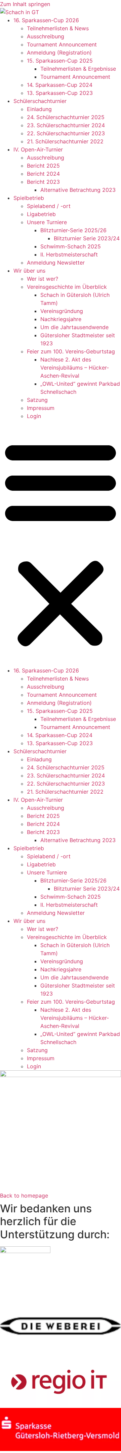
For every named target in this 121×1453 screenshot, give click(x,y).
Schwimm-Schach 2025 (70, 246)
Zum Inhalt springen (25, 4)
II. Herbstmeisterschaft (69, 254)
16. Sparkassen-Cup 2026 (46, 20)
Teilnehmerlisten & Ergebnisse (78, 68)
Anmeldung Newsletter (56, 262)
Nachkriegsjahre (60, 319)
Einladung (39, 109)
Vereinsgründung (61, 311)
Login (34, 416)
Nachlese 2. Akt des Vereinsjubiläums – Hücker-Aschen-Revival (74, 367)
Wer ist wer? (42, 278)
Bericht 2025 (43, 165)
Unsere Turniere (47, 222)
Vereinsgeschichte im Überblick (67, 286)
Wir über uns (29, 270)
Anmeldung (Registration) (59, 52)
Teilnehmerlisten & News (58, 28)
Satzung (37, 399)
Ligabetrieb (41, 214)
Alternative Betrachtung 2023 (78, 189)
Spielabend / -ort (49, 206)
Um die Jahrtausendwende (74, 327)
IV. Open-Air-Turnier (38, 149)
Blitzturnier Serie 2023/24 (87, 238)
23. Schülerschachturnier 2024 (66, 125)
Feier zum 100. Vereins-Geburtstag (71, 351)
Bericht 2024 (43, 173)
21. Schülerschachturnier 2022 (65, 141)
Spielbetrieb (28, 198)
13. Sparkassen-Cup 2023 (60, 93)
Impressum (40, 408)
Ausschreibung (45, 36)
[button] (60, 543)
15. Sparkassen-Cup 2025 (60, 60)
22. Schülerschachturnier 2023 (66, 133)
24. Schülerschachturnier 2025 (66, 117)
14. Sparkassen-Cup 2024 (59, 84)
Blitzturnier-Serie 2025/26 (73, 230)
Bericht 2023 (43, 181)
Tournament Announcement (62, 44)
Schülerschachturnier (40, 101)
